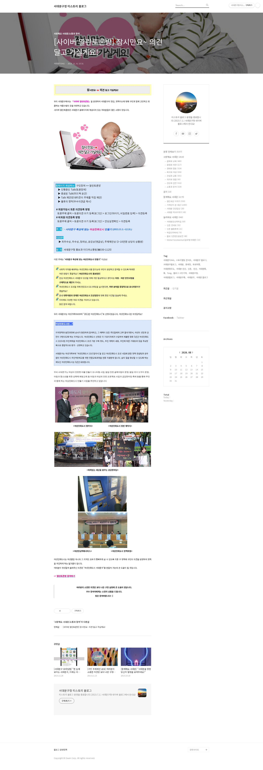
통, (164, 273)
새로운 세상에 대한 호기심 (199, 742)
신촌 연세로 (174, 225)
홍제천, (188, 264)
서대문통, (203, 268)
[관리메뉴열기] (257, 5)
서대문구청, (193, 273)
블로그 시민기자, (180, 273)
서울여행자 (194, 720)
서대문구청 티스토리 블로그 (70, 6)
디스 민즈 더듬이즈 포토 (199, 728)
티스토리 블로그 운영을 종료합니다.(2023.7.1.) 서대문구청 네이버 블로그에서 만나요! (97, 694)
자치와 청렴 (174, 179)
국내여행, (197, 264)
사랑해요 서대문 (173, 156)
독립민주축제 (174, 232)
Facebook (168, 317)
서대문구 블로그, (200, 260)
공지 (167, 191)
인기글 (175, 288)
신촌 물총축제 (174, 228)
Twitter (180, 317)
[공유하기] (63, 611)
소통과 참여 (174, 186)
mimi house (195, 735)
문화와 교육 (174, 161)
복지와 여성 (174, 172)
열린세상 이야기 (176, 201)
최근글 (166, 288)
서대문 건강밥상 (175, 208)
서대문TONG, (169, 260)
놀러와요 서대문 (173, 217)
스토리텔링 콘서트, (184, 260)
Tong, (169, 273)
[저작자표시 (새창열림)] (85, 611)
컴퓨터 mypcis (196, 715)
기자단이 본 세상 (177, 204)
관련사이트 (194, 749)
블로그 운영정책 (60, 750)
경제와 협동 (174, 168)
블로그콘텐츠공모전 (177, 236)
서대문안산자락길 (176, 221)
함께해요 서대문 (173, 196)
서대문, (181, 264)
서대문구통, (181, 277)
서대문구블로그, (170, 264)
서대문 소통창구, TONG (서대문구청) (198, 703)
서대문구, (191, 277)
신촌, (190, 268)
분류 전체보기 (172, 151)
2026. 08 (186, 352)
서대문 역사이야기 (176, 212)
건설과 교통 (174, 175)
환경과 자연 (174, 164)
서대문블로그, (169, 277)
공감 (192, 710)
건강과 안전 (174, 183)
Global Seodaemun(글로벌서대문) (183, 239)
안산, (195, 268)
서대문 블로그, (202, 277)
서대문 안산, (181, 268)
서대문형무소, (169, 268)
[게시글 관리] (67, 611)
